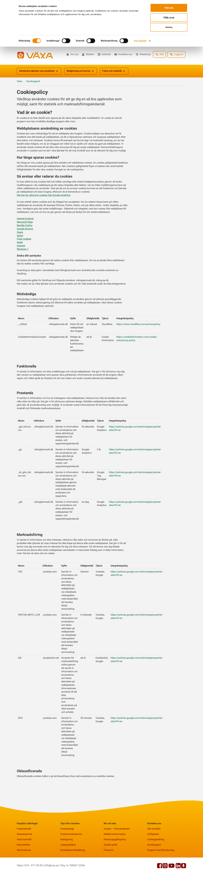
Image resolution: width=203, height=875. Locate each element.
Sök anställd (153, 828)
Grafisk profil (110, 844)
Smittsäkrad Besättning (72, 850)
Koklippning (66, 839)
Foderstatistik (24, 828)
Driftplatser (153, 834)
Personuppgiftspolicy (115, 839)
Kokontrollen (23, 844)
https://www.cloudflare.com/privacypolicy (138, 324)
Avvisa (168, 27)
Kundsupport (154, 844)
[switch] (66, 40)
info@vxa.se (51, 865)
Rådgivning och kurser (79, 70)
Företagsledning (155, 839)
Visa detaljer (140, 41)
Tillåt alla (168, 8)
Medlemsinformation (115, 834)
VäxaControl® (24, 839)
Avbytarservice (24, 834)
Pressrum (109, 850)
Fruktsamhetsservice (71, 834)
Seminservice (24, 850)
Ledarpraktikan (68, 844)
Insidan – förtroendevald (117, 828)
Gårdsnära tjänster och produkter (37, 70)
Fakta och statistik (112, 70)
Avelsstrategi (67, 828)
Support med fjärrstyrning (160, 850)
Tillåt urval (168, 17)
